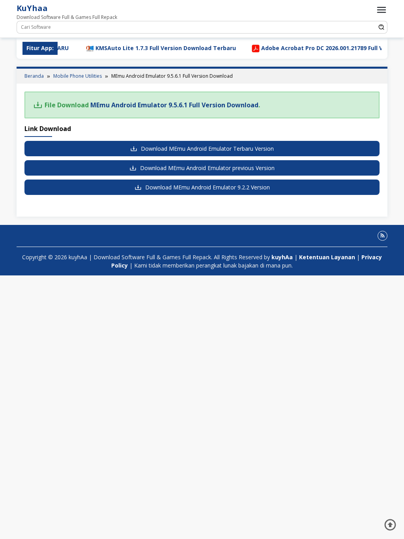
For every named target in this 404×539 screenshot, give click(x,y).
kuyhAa (282, 257)
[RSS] (382, 236)
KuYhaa (32, 8)
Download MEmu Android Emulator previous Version (206, 168)
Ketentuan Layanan (327, 257)
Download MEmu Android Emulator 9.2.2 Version (207, 187)
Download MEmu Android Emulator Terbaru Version (206, 148)
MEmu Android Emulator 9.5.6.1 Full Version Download (174, 105)
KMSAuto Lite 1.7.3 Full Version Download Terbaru (151, 48)
